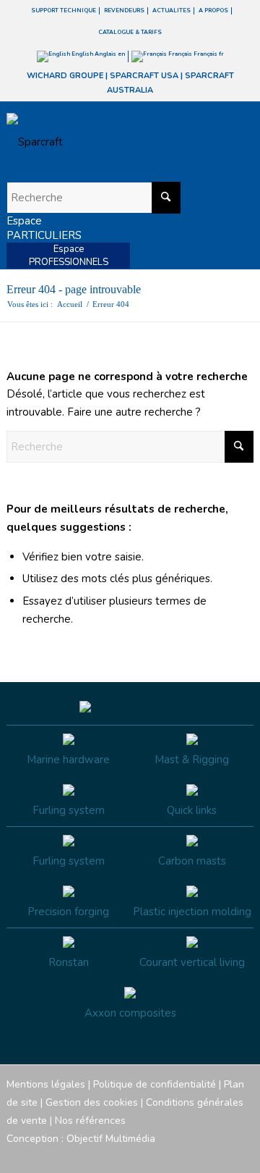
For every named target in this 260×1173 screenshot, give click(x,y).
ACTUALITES (171, 10)
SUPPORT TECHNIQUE (63, 10)
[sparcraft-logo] (105, 142)
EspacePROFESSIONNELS (68, 256)
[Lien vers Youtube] (199, 1155)
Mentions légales (45, 1084)
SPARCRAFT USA (144, 75)
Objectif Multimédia (110, 1138)
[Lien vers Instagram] (177, 1155)
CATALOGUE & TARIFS (130, 32)
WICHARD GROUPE (65, 75)
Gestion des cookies (92, 1102)
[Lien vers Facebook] (156, 1155)
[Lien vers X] (221, 1155)
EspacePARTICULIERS (44, 228)
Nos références (90, 1120)
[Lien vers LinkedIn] (243, 1155)
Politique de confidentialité (154, 1084)
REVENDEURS (124, 10)
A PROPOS (213, 10)
